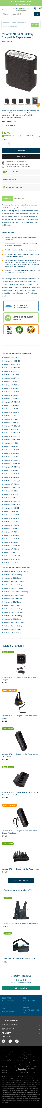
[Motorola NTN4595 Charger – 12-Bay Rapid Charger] (21, 856)
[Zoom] (21, 910)
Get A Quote (35, 24)
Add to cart (21, 150)
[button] (6, 70)
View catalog (3, 9)
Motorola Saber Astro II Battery (15, 622)
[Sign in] (35, 8)
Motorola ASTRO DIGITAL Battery (16, 571)
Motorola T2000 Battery (12, 633)
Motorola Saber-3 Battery (13, 609)
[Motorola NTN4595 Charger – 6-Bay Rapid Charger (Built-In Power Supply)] (21, 779)
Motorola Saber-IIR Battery (13, 588)
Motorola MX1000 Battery (13, 598)
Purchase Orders (10, 179)
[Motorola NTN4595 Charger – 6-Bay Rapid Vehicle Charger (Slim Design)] (21, 818)
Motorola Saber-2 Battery (13, 585)
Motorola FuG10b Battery (13, 616)
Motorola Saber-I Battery (13, 629)
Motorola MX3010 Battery (13, 602)
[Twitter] (17, 1041)
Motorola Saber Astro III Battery (15, 581)
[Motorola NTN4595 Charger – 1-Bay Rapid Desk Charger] (21, 664)
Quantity (5, 139)
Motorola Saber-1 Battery (13, 626)
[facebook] (3, 1041)
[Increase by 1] (9, 141)
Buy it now (21, 156)
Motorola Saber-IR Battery (13, 612)
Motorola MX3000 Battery (13, 578)
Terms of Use (22, 1069)
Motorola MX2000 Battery (13, 619)
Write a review (21, 988)
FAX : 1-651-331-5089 (8, 1010)
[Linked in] (10, 1041)
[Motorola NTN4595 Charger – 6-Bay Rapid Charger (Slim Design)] (21, 741)
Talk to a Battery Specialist (14, 187)
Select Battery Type (9, 121)
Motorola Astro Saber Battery (14, 595)
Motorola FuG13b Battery (13, 575)
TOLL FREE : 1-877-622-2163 (8, 999)
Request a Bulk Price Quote (14, 172)
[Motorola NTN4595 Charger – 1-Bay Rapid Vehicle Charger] (21, 703)
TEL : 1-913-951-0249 (29, 999)
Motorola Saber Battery (12, 605)
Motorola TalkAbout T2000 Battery (16, 592)
